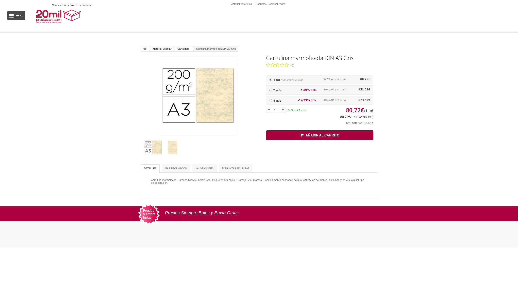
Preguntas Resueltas (235, 168)
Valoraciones (204, 168)
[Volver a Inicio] (145, 49)
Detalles (150, 168)
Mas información (176, 168)
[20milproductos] (68, 16)
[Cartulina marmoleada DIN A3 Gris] (153, 147)
